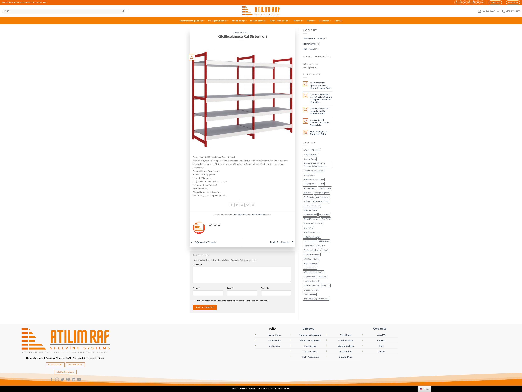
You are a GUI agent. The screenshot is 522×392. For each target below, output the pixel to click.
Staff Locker (320, 246)
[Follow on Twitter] (465, 2)
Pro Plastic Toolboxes (312, 254)
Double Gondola (310, 241)
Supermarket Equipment (191, 20)
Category (308, 328)
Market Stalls (309, 246)
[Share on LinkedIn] (253, 205)
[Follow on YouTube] (478, 2)
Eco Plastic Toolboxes (312, 206)
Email (230, 288)
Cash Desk (326, 219)
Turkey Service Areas (242, 32)
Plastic (310, 20)
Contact (338, 20)
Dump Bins (325, 285)
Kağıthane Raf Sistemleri (205, 242)
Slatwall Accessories (311, 219)
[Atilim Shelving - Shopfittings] (261, 11)
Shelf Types (308, 49)
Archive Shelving (310, 188)
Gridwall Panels (310, 159)
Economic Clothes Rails (312, 281)
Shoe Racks (308, 193)
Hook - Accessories (279, 20)
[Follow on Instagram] (461, 2)
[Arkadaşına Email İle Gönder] (242, 205)
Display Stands (257, 20)
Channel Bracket (310, 268)
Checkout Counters (311, 290)
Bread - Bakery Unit (320, 201)
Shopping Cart (309, 175)
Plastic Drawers (310, 294)
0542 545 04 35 (75, 365)
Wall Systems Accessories (313, 272)
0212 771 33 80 (55, 365)
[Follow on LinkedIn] (474, 2)
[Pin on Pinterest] (247, 205)
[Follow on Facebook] (456, 2)
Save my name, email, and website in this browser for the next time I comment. (233, 301)
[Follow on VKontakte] (482, 2)
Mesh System (324, 215)
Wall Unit (307, 201)
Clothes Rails (322, 277)
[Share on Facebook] (231, 205)
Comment (198, 264)
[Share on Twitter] (236, 205)
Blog (381, 346)
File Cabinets (309, 197)
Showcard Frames (311, 210)
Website (265, 288)
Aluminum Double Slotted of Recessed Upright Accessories (315, 164)
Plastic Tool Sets (325, 188)
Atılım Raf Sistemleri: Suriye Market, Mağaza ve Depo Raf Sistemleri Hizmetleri (321, 98)
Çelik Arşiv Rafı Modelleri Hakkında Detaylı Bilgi (319, 122)
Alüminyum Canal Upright (313, 170)
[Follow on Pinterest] (469, 2)
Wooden (297, 20)
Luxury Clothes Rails (311, 285)
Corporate (324, 20)
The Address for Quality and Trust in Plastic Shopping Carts (320, 85)
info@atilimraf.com (65, 372)
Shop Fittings (238, 20)
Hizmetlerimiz (309, 43)
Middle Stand (324, 241)
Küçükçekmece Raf (258, 214)
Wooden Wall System (312, 150)
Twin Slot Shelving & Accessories (316, 299)
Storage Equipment (217, 20)
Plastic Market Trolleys (312, 250)
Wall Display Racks (311, 259)
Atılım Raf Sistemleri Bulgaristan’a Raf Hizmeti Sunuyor (319, 111)
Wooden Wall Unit (311, 155)
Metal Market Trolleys (312, 237)
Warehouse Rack (310, 215)
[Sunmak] (123, 11)
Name (196, 288)
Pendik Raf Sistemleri (280, 242)
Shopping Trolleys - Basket (314, 179)
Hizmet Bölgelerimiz (239, 214)
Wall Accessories (322, 197)
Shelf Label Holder (310, 263)
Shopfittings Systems (311, 232)
